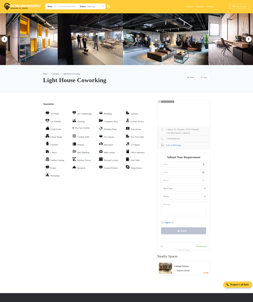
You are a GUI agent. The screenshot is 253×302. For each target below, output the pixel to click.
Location (190, 6)
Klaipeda (180, 271)
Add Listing (240, 6)
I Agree (167, 222)
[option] (53, 39)
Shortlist (200, 6)
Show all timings (184, 250)
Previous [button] (4, 39)
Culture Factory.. (182, 266)
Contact (209, 6)
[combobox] (91, 7)
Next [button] (248, 39)
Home (45, 74)
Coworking (55, 74)
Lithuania (186, 271)
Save (205, 77)
